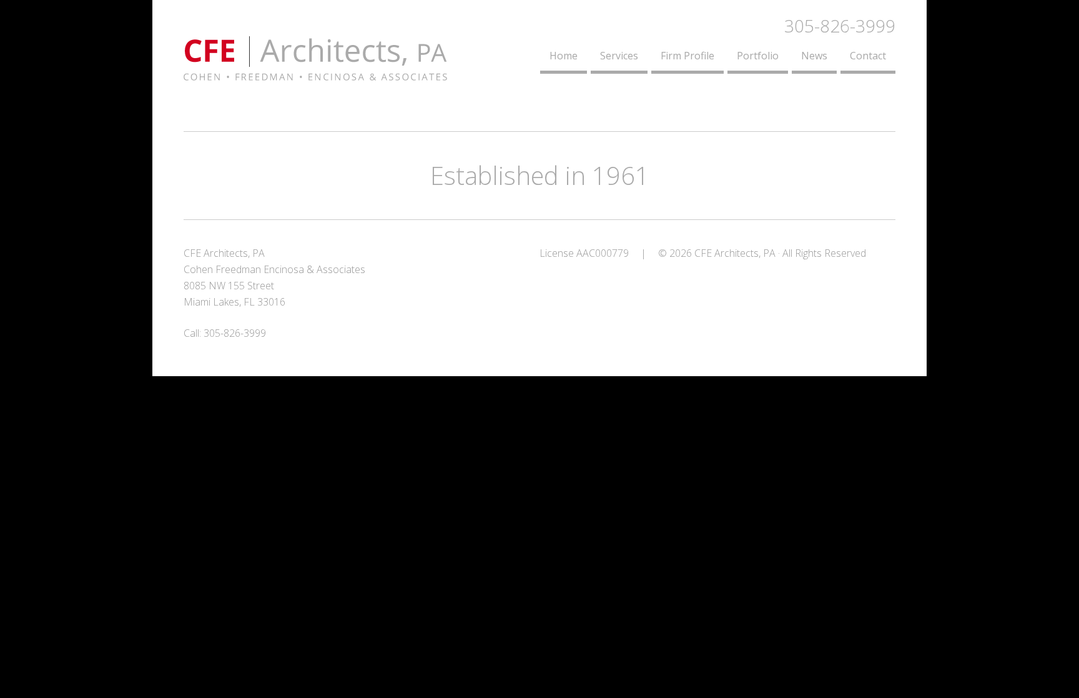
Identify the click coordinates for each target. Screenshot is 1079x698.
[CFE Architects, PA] (315, 73)
